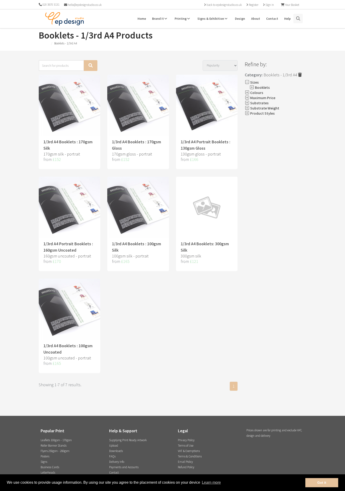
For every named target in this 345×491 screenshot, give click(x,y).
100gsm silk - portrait (130, 256)
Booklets (262, 87)
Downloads (116, 451)
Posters (45, 456)
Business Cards (50, 467)
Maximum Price (262, 97)
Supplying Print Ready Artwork (128, 440)
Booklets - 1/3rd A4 (281, 75)
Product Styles (262, 113)
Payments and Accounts (123, 467)
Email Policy (185, 462)
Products (44, 43)
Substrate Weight (264, 108)
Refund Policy (186, 467)
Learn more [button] (211, 482)
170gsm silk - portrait (61, 154)
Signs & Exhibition (211, 18)
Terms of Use (185, 446)
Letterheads (48, 473)
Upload (113, 446)
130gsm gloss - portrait (201, 154)
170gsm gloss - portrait (132, 154)
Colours (256, 92)
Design (240, 18)
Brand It (158, 18)
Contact (272, 18)
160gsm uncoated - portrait (67, 256)
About (255, 18)
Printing (181, 18)
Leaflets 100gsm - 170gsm (56, 440)
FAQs (112, 456)
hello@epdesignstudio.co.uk (84, 5)
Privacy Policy (186, 440)
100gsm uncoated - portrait (67, 358)
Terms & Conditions (190, 456)
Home (142, 18)
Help (287, 18)
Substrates (258, 103)
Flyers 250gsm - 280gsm (55, 451)
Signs (44, 462)
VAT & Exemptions (189, 451)
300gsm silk (191, 256)
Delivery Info (116, 462)
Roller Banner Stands (53, 446)
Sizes (254, 82)
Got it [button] (321, 482)
